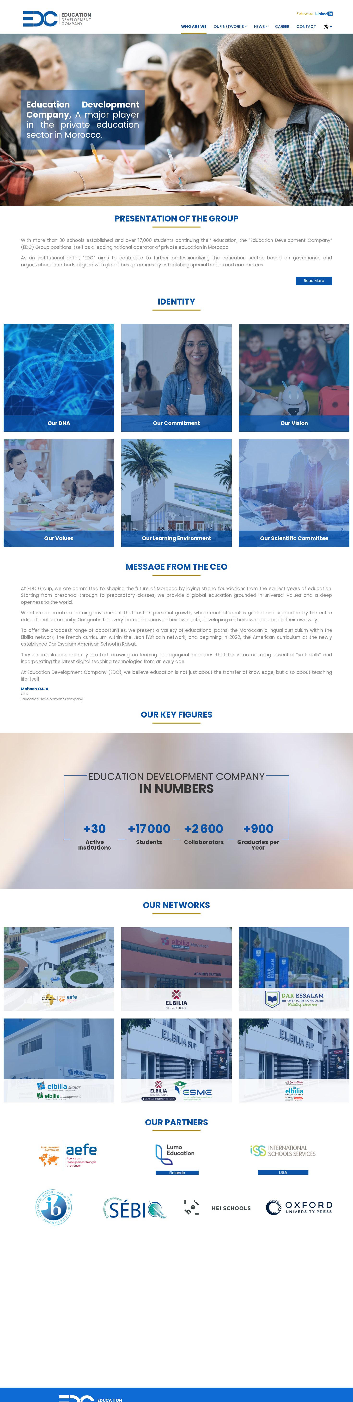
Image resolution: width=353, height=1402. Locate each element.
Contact (306, 26)
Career (282, 26)
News (259, 26)
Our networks (229, 26)
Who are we (194, 26)
